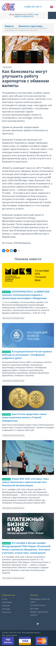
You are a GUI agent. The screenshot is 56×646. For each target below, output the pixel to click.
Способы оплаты (38, 605)
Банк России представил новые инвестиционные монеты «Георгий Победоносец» (24, 417)
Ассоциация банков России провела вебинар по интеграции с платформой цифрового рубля (27, 355)
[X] (15, 250)
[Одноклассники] (7, 250)
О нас (4, 599)
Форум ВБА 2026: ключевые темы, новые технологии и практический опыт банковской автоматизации (25, 482)
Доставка (34, 608)
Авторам (6, 608)
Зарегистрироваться (24, 16)
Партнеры (7, 602)
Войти (32, 14)
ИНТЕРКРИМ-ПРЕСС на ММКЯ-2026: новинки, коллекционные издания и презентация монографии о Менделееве (26, 295)
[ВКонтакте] (3, 250)
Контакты (6, 612)
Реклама (6, 605)
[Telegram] (11, 250)
